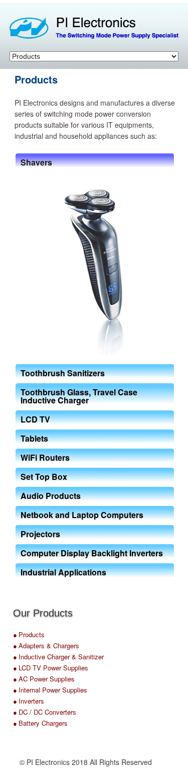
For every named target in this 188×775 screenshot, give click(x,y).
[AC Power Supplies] (18, 679)
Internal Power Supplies (53, 690)
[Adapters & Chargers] (18, 646)
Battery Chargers (43, 723)
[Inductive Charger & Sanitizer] (18, 657)
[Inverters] (18, 701)
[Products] (18, 635)
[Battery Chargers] (18, 723)
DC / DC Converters (47, 712)
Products (32, 634)
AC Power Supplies (47, 678)
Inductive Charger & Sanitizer (61, 656)
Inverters (31, 701)
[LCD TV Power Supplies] (18, 668)
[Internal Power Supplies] (18, 690)
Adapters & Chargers (49, 645)
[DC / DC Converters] (18, 712)
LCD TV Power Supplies (53, 667)
